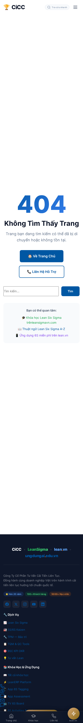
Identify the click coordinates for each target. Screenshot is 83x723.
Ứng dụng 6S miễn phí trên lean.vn (44, 335)
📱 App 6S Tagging (16, 689)
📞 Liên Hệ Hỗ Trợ (41, 271)
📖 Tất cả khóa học (16, 675)
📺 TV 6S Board (13, 703)
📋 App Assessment (16, 696)
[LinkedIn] (42, 604)
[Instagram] (25, 604)
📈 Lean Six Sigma (15, 622)
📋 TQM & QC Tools (16, 644)
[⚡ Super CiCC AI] (74, 714)
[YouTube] (33, 604)
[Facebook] (7, 604)
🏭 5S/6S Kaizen (14, 629)
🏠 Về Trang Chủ (41, 256)
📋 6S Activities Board (18, 710)
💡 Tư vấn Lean (13, 658)
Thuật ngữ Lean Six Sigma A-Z (43, 329)
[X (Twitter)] (16, 604)
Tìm (70, 291)
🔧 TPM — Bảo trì (15, 637)
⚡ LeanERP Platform (17, 682)
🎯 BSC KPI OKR (13, 651)
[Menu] (75, 7)
